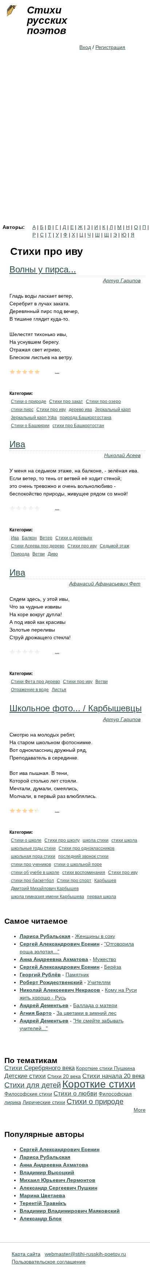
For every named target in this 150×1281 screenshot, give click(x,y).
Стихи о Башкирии (30, 425)
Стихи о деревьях (73, 537)
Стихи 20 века (64, 1076)
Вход (85, 47)
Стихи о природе (28, 401)
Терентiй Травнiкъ (43, 1203)
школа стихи (95, 840)
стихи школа (124, 840)
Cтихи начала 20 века (113, 1076)
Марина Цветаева (42, 1195)
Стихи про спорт (74, 880)
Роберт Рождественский (51, 982)
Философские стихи (28, 1094)
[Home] (11, 11)
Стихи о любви (75, 1093)
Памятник (77, 974)
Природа (20, 554)
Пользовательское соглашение (49, 1262)
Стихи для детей (32, 1085)
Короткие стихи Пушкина (105, 1068)
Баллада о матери (95, 1005)
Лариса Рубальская (45, 936)
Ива (17, 444)
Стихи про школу (62, 840)
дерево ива (80, 409)
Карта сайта (26, 1254)
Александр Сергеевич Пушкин (58, 1188)
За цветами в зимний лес (86, 1013)
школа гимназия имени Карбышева (47, 896)
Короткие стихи (98, 1084)
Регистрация (110, 47)
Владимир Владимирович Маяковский (70, 1211)
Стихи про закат (66, 401)
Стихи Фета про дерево (35, 681)
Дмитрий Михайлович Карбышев (45, 888)
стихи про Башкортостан (78, 425)
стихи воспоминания (83, 872)
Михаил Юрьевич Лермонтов (57, 1180)
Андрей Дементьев (44, 1005)
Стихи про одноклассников (86, 848)
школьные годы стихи (33, 848)
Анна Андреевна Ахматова (54, 959)
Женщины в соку (95, 936)
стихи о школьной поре (78, 864)
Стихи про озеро (103, 401)
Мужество (104, 959)
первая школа (101, 896)
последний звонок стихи (83, 856)
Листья (59, 689)
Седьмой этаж (114, 546)
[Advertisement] (75, 145)
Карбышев (105, 880)
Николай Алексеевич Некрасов (60, 990)
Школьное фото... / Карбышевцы (75, 708)
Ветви (38, 554)
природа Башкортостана (85, 417)
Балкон (29, 537)
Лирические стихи (44, 1102)
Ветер (46, 537)
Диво (53, 554)
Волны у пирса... (42, 269)
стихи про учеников (31, 864)
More (140, 1110)
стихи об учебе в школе (35, 872)
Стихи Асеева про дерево (37, 546)
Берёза (112, 967)
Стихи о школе (26, 840)
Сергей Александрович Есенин (59, 944)
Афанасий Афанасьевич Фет (105, 584)
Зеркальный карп (113, 409)
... (57, 371)
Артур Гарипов (122, 280)
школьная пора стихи (33, 856)
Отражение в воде (30, 689)
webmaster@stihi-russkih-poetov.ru (85, 1254)
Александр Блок (41, 1218)
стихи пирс (22, 409)
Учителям (99, 982)
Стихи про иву (51, 409)
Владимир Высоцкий (47, 1172)
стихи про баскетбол (32, 880)
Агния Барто (36, 1013)
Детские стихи (25, 1076)
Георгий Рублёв (40, 974)
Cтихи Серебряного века (39, 1068)
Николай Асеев (122, 455)
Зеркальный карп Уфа (34, 417)
